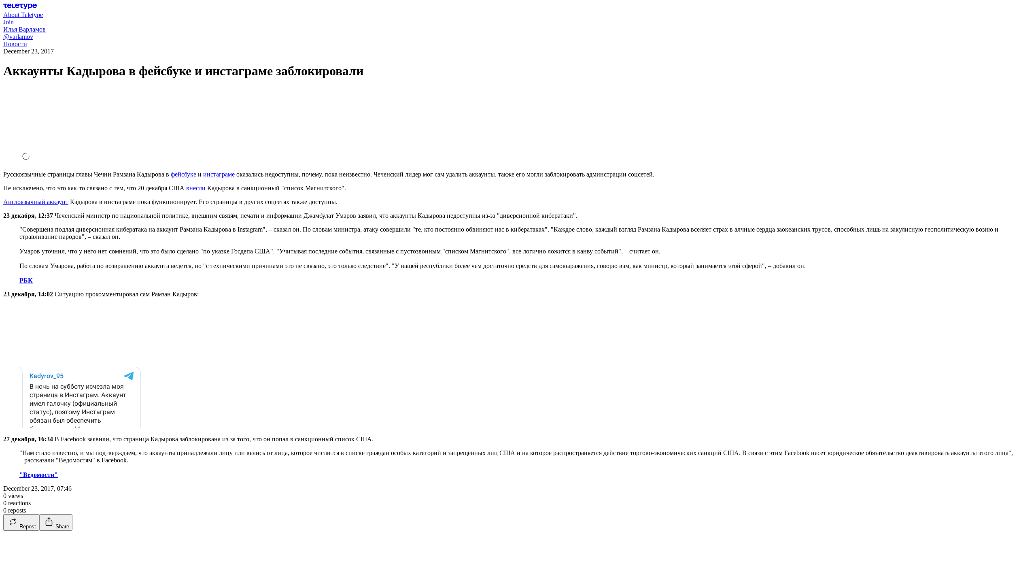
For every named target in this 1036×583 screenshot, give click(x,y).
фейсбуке (183, 174)
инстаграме (219, 174)
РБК (26, 280)
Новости (15, 43)
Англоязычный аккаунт (35, 201)
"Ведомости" (38, 474)
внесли (196, 188)
